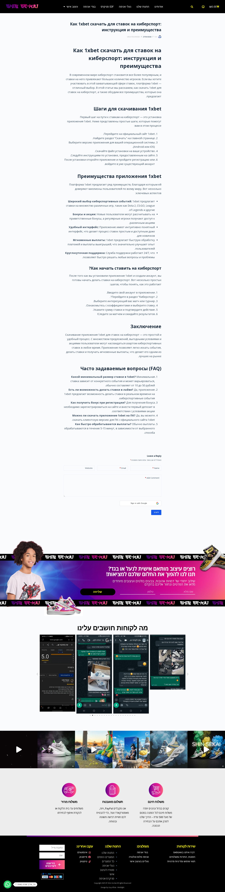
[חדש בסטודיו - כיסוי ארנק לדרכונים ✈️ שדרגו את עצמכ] (131, 749)
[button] (192, 7)
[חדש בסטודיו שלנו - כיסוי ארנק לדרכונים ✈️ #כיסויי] (94, 749)
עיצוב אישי (72, 6)
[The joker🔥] (56, 749)
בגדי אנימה (89, 6)
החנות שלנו (142, 6)
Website (89, 468)
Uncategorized (133, 37)
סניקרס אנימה (106, 878)
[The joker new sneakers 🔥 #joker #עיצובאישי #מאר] (19, 749)
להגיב (156, 512)
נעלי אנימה (125, 6)
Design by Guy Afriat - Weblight (112, 887)
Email (123, 468)
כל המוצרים (108, 861)
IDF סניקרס (107, 6)
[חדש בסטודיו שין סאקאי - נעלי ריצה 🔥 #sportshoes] (206, 749)
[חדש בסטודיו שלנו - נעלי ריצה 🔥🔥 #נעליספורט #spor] (169, 749)
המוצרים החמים (105, 857)
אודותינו (158, 6)
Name (155, 468)
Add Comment (152, 477)
